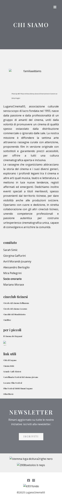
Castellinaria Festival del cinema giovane (20, 377)
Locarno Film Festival (12, 383)
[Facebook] (28, 480)
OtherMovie (8, 394)
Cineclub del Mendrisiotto (14, 314)
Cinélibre (7, 320)
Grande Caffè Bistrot (12, 371)
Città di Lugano (10, 360)
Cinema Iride (8, 366)
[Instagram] (33, 480)
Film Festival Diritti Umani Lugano (18, 388)
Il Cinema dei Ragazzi (12, 336)
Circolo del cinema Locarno (15, 309)
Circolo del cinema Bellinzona (16, 303)
